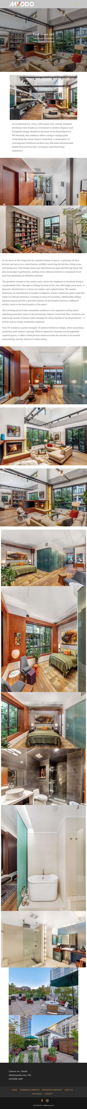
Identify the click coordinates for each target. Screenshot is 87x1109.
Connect (49, 1094)
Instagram (37, 1094)
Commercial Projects (29, 1090)
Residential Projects (52, 1090)
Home (14, 1090)
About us (69, 1090)
